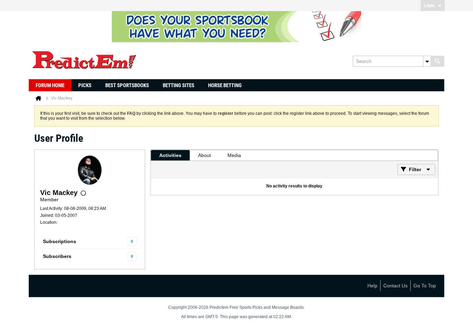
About (204, 155)
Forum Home (50, 85)
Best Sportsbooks (127, 85)
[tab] (170, 155)
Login (429, 5)
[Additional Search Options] (427, 61)
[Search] (437, 61)
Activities (170, 155)
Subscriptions (59, 241)
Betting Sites (178, 85)
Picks (84, 85)
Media (234, 155)
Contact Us (395, 285)
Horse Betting (225, 85)
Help (372, 285)
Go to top (424, 285)
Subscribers (57, 256)
